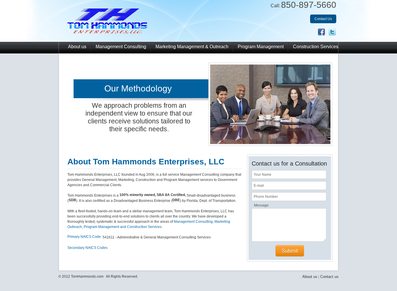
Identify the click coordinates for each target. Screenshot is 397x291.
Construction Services (315, 46)
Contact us (329, 276)
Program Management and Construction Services (123, 227)
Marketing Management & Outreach (191, 46)
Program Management (261, 46)
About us (77, 46)
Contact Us (323, 19)
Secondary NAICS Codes (87, 248)
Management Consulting (121, 46)
